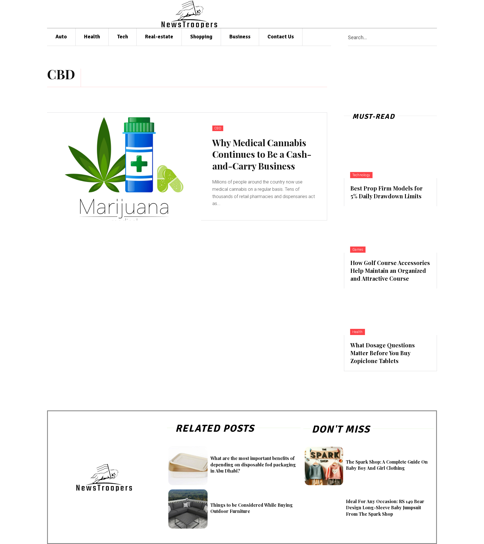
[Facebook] (365, 14)
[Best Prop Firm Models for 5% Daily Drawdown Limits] (390, 155)
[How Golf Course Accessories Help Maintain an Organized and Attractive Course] (390, 229)
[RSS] (409, 14)
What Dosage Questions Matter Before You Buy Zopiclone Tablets (382, 352)
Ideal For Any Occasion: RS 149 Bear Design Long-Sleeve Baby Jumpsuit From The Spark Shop (385, 507)
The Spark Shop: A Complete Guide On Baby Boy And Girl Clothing (387, 465)
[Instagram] (387, 14)
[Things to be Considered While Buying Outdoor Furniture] (188, 509)
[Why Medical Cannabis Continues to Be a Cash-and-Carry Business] (124, 166)
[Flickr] (376, 14)
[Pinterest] (398, 14)
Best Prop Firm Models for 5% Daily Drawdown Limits (386, 192)
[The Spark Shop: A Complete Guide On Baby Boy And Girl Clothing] (324, 466)
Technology (361, 175)
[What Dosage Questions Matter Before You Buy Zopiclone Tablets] (390, 312)
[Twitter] (420, 14)
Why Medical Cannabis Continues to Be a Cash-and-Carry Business (261, 154)
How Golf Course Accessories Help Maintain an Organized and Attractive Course (390, 270)
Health (357, 332)
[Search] (434, 37)
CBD (218, 128)
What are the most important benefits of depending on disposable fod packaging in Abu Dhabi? (253, 464)
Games (358, 250)
